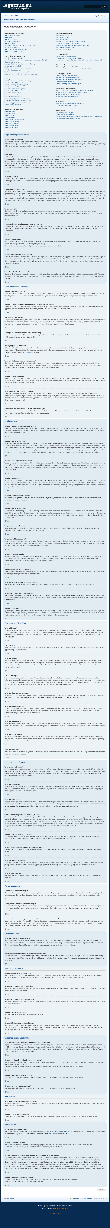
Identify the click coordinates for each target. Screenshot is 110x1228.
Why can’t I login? (10, 43)
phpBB (29, 352)
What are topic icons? (11, 127)
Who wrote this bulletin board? (65, 112)
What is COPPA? (9, 37)
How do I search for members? (65, 82)
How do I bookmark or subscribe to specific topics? (71, 92)
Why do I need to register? (13, 35)
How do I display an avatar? (13, 70)
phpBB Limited (63, 1132)
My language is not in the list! (13, 66)
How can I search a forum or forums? (67, 76)
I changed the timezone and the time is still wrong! (20, 64)
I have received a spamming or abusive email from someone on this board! (79, 60)
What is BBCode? (10, 111)
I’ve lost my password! (11, 47)
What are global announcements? (15, 119)
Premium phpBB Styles (61, 1208)
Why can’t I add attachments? (14, 95)
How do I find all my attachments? (66, 105)
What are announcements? (13, 121)
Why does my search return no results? (68, 78)
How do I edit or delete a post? (14, 83)
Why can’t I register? (11, 39)
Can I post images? (10, 117)
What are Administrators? (64, 35)
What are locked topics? (12, 125)
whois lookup (55, 1160)
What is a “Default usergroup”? (65, 47)
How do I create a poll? (11, 87)
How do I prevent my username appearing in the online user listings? (26, 60)
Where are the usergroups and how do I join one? (71, 41)
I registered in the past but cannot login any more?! (20, 45)
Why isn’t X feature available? (65, 114)
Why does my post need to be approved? (17, 103)
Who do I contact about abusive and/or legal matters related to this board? (79, 116)
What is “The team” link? (63, 49)
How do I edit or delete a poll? (14, 91)
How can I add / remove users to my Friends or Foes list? (73, 69)
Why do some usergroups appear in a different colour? (73, 45)
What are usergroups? (63, 39)
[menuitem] (15, 15)
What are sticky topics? (12, 123)
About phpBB (53, 1134)
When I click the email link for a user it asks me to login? (21, 74)
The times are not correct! (12, 62)
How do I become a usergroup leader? (67, 43)
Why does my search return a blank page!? (69, 80)
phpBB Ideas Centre (11, 1147)
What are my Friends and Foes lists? (67, 67)
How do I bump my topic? (13, 105)
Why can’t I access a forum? (13, 93)
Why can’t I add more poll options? (15, 89)
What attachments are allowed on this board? (70, 103)
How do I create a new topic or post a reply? (18, 81)
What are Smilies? (10, 115)
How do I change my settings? (14, 58)
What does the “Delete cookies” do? (15, 51)
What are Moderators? (63, 37)
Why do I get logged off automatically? (16, 49)
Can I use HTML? (10, 113)
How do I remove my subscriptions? (67, 96)
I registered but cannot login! (13, 41)
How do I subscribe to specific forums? (68, 94)
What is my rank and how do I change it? (17, 72)
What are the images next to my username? (18, 68)
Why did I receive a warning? (13, 97)
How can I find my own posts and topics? (68, 84)
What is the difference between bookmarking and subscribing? (75, 90)
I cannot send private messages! (66, 56)
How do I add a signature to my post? (16, 85)
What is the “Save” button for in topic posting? (19, 101)
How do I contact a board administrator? (68, 118)
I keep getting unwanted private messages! (69, 58)
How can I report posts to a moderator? (17, 99)
